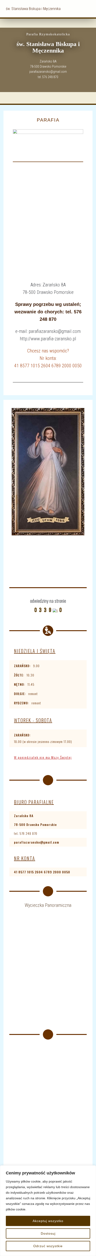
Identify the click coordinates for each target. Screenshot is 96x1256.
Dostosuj (48, 1233)
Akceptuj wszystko (48, 1221)
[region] (48, 1210)
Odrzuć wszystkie (48, 1246)
